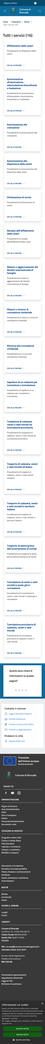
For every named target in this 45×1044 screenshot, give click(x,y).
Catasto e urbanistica (11, 849)
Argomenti (16, 21)
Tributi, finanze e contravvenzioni (16, 871)
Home (5, 21)
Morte (27, 21)
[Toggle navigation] (5, 10)
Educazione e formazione (12, 865)
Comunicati (6, 897)
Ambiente (6, 874)
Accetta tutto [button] (22, 1029)
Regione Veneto (10, 3)
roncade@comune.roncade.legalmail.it (22, 946)
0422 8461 (21, 949)
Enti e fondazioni (9, 815)
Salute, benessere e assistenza (15, 877)
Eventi (4, 915)
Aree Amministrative (10, 809)
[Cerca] (39, 11)
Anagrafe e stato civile (11, 837)
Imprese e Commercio (11, 846)
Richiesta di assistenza (11, 983)
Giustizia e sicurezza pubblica (14, 868)
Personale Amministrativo (13, 821)
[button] (22, 1040)
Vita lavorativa (8, 843)
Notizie (5, 894)
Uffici (4, 812)
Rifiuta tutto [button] (22, 1035)
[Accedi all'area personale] (35, 3)
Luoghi (5, 912)
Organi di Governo (9, 806)
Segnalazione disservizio (12, 977)
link (10, 1023)
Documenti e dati (9, 824)
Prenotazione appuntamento (14, 974)
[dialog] (22, 1022)
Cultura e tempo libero (11, 840)
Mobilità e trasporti (10, 852)
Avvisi (4, 900)
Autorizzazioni (8, 880)
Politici (4, 818)
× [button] (42, 1003)
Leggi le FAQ (7, 980)
